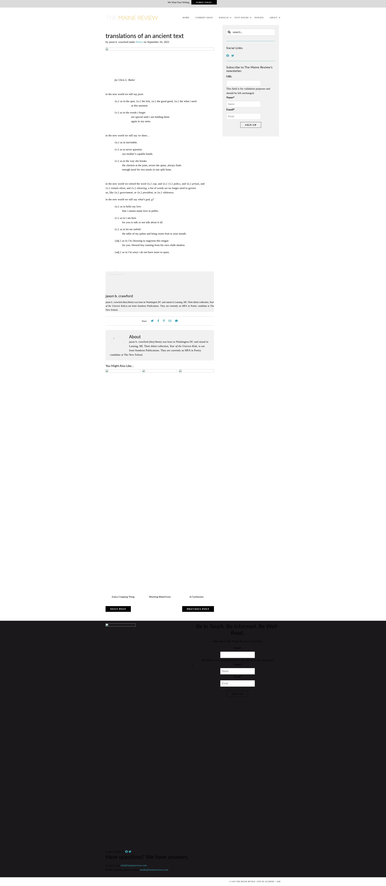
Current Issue (204, 18)
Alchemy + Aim (272, 881)
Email (230, 109)
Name (230, 97)
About (273, 18)
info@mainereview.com (134, 865)
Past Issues (242, 18)
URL (229, 76)
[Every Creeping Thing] (123, 371)
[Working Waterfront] (159, 371)
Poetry (139, 41)
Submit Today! (204, 2)
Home (186, 18)
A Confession (197, 597)
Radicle (224, 18)
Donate (259, 18)
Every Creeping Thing (123, 597)
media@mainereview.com (154, 869)
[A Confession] (196, 371)
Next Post (118, 609)
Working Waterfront (160, 597)
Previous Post (198, 609)
